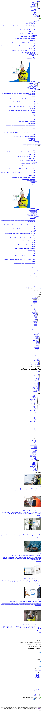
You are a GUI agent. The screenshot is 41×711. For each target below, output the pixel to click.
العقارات (37, 389)
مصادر (38, 1)
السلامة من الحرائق (35, 388)
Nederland (35, 313)
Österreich (35, 315)
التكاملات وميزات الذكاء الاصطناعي (28, 52)
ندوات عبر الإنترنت (35, 375)
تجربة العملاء (34, 4)
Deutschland (35, 307)
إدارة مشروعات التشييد (17, 25)
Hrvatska (35, 310)
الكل (38, 374)
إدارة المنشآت (36, 384)
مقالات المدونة (36, 376)
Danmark (35, 306)
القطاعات (37, 89)
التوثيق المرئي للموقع (33, 54)
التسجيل (32, 144)
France (35, 309)
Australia (35, 300)
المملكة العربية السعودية (34, 362)
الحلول (35, 21)
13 (38, 637)
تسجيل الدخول (36, 16)
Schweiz (35, 319)
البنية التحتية (37, 386)
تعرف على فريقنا (34, 10)
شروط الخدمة (36, 687)
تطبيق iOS (37, 694)
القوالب (37, 379)
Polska (35, 317)
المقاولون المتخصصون (33, 86)
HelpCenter (35, 3)
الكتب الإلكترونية (36, 378)
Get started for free (38, 650)
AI (38, 142)
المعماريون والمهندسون (32, 88)
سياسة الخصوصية (36, 688)
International (37, 331)
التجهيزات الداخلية (31, 138)
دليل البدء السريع (34, 2)
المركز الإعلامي (34, 11)
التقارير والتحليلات (18, 45)
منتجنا (38, 20)
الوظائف (35, 12)
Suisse (36, 323)
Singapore (35, 303)
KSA (38, 361)
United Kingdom (34, 326)
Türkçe (35, 325)
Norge (36, 314)
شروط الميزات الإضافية (34, 690)
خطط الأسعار (36, 141)
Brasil (36, 297)
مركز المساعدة (36, 684)
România (35, 318)
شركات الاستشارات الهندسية (32, 87)
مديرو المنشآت (34, 85)
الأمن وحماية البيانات (33, 6)
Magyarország (34, 312)
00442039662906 (23, 287)
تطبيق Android (36, 695)
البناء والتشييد (18, 93)
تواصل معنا (35, 14)
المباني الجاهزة (32, 140)
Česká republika (34, 305)
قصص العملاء (36, 377)
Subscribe (28, 644)
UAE (38, 363)
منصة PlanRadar (32, 22)
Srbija (36, 320)
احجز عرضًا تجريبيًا (38, 144)
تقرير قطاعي (36, 380)
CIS (38, 339)
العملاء (38, 82)
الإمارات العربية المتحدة (35, 364)
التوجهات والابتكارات (35, 387)
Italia (36, 311)
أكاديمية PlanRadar (33, 7)
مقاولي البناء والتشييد (33, 83)
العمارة (37, 390)
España (35, 308)
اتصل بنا (37, 15)
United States (34, 298)
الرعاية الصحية (32, 139)
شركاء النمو (35, 13)
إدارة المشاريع (36, 383)
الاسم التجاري (36, 689)
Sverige (35, 324)
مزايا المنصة (34, 35)
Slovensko (35, 321)
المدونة (35, 5)
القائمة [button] (24, 144)
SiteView (31, 68)
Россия (35, 316)
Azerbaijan (35, 301)
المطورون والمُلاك (33, 84)
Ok (40, 710)
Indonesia (35, 302)
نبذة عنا (37, 8)
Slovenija (35, 322)
